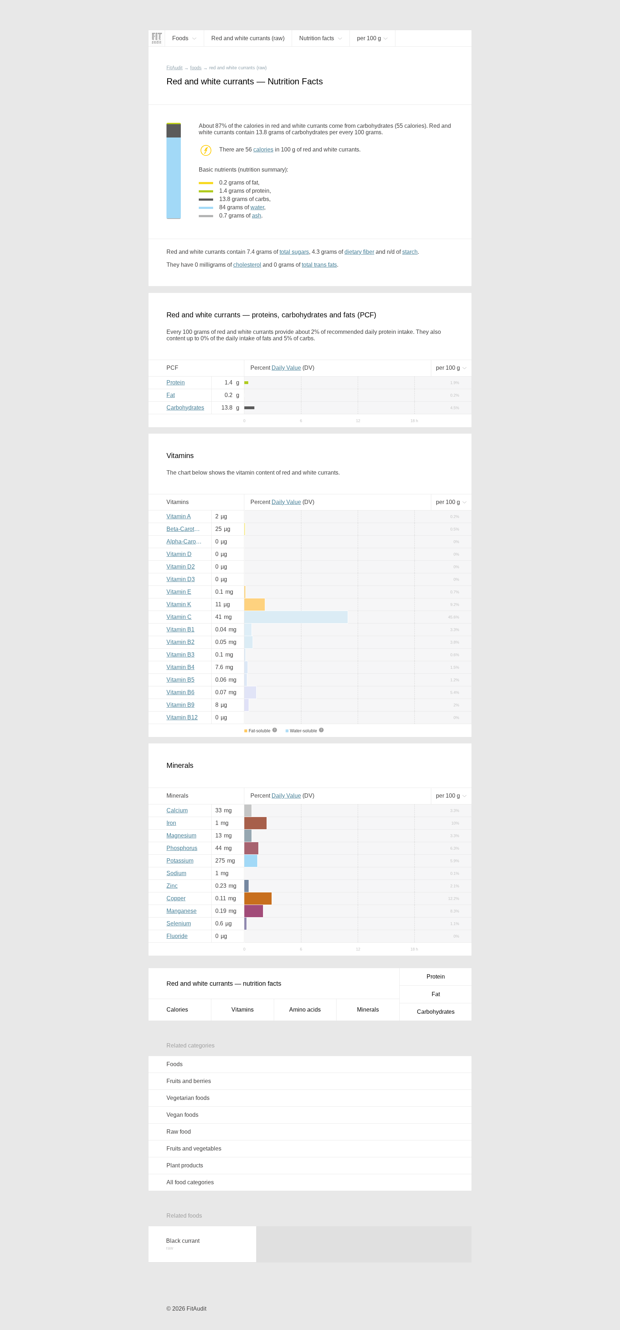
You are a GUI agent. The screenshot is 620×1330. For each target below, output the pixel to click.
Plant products (184, 1165)
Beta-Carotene (185, 529)
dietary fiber (359, 252)
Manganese (181, 911)
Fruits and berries (188, 1081)
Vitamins (242, 1010)
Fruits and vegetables (193, 1148)
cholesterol (247, 265)
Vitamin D (179, 554)
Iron (171, 823)
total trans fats (319, 265)
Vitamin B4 (180, 667)
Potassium (179, 861)
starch (410, 252)
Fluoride (177, 936)
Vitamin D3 (180, 579)
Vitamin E (178, 592)
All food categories (190, 1182)
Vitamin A (178, 516)
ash (256, 216)
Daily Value (286, 368)
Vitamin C (179, 617)
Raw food (178, 1132)
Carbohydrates (185, 408)
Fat (170, 395)
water (257, 207)
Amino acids (305, 1010)
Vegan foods (182, 1115)
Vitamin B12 (182, 717)
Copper (175, 898)
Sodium (176, 873)
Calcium (177, 810)
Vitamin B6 (180, 692)
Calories (177, 1010)
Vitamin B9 (180, 705)
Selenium (178, 923)
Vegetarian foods (188, 1098)
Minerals (368, 1010)
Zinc (172, 886)
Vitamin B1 (180, 629)
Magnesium (181, 835)
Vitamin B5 (180, 680)
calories (263, 149)
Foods (174, 1064)
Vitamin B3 (180, 655)
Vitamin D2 (180, 567)
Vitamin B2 (180, 642)
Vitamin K (178, 604)
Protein (175, 382)
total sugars (294, 252)
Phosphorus (181, 848)
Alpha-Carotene (186, 541)
